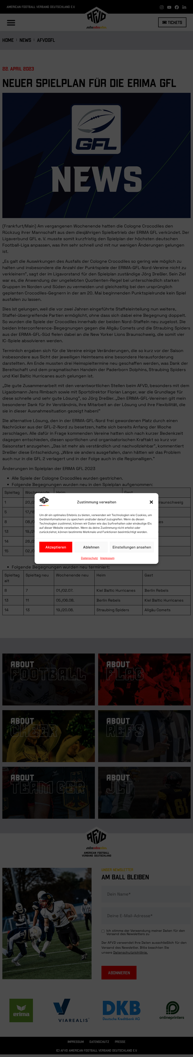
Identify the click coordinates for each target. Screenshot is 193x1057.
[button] (151, 502)
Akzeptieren (55, 547)
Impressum (107, 558)
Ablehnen (91, 547)
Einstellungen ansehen (132, 547)
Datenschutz (89, 558)
